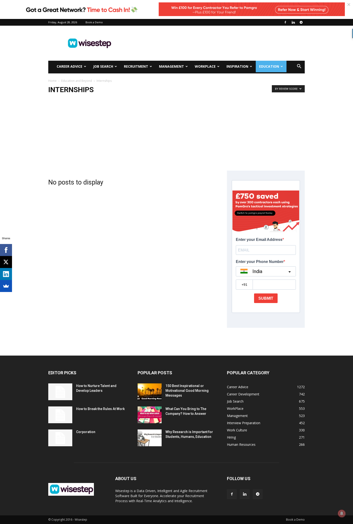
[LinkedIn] (6, 274)
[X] (6, 262)
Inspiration (237, 66)
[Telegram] (301, 22)
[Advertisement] (217, 43)
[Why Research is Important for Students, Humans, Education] (150, 437)
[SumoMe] (6, 286)
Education (269, 66)
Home (52, 81)
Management (171, 66)
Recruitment (136, 66)
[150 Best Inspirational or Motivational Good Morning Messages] (150, 391)
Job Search (103, 66)
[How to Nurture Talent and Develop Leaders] (60, 391)
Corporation (85, 432)
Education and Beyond (76, 81)
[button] (299, 67)
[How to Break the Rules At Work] (60, 414)
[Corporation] (60, 437)
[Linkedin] (293, 22)
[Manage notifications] (342, 513)
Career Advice (69, 66)
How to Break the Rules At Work (100, 409)
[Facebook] (285, 22)
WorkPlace (205, 66)
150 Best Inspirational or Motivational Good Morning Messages (187, 390)
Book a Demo (94, 22)
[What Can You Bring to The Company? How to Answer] (150, 414)
